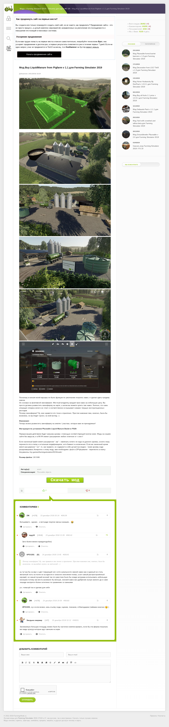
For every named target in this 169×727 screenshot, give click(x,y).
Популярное (150, 44)
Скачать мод (65, 480)
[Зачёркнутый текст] (34, 662)
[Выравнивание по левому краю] (38, 662)
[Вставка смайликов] (50, 662)
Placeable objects (44, 472)
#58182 (66, 601)
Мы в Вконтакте (131, 164)
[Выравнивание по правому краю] (46, 662)
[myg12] (24, 533)
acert (39, 469)
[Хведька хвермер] (22, 618)
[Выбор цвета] (55, 662)
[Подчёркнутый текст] (30, 662)
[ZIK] (22, 514)
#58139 (64, 515)
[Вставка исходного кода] (75, 662)
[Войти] (9, 18)
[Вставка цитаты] (63, 662)
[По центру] (42, 662)
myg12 (32, 535)
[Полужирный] (22, 662)
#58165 (66, 555)
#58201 (76, 620)
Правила (153, 716)
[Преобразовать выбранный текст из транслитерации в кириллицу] (67, 662)
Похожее (131, 44)
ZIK (28, 515)
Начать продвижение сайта (39, 54)
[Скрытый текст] (59, 662)
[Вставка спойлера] (71, 662)
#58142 (69, 535)
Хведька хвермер (34, 620)
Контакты (161, 716)
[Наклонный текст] (26, 662)
